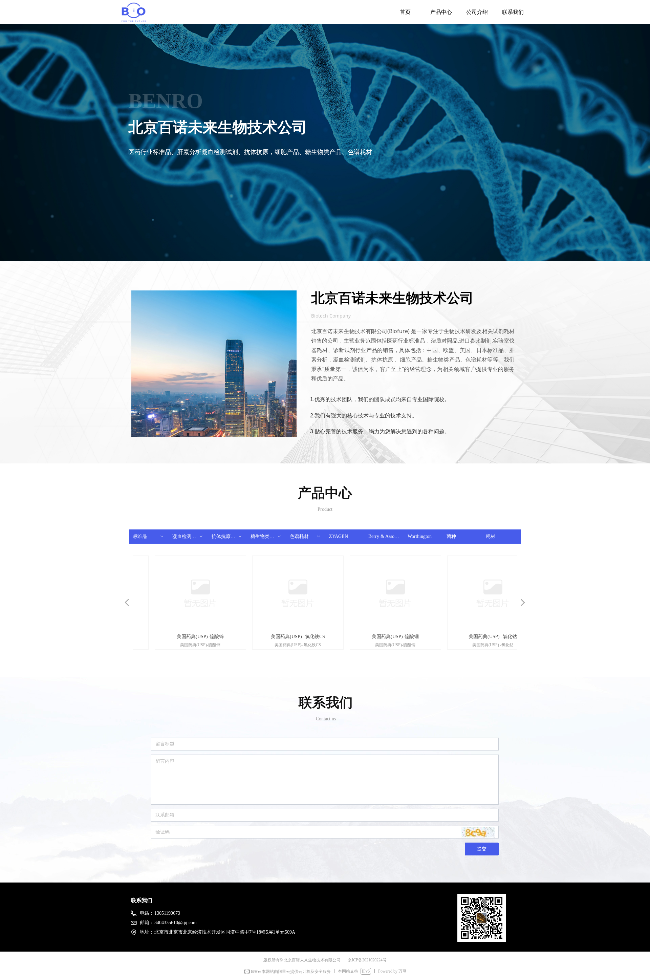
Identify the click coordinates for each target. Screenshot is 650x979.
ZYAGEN (338, 536)
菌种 (451, 536)
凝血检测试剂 (187, 536)
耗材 (490, 536)
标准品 (148, 536)
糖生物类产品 (266, 536)
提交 (481, 848)
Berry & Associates (386, 536)
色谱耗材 (305, 536)
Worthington (420, 536)
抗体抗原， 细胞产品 (229, 536)
